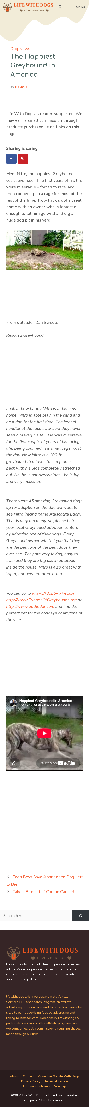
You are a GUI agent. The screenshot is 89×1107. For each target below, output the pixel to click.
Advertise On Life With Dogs (58, 1076)
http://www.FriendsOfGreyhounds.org (41, 600)
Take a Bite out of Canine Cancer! (43, 892)
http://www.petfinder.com (30, 606)
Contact (28, 1076)
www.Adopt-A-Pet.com (54, 593)
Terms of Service (56, 1081)
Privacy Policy (30, 1081)
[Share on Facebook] (11, 159)
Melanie (21, 86)
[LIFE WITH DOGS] (28, 7)
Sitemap (60, 1086)
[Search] (80, 916)
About (14, 1076)
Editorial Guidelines (36, 1086)
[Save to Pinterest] (23, 159)
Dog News (20, 49)
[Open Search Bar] (60, 7)
